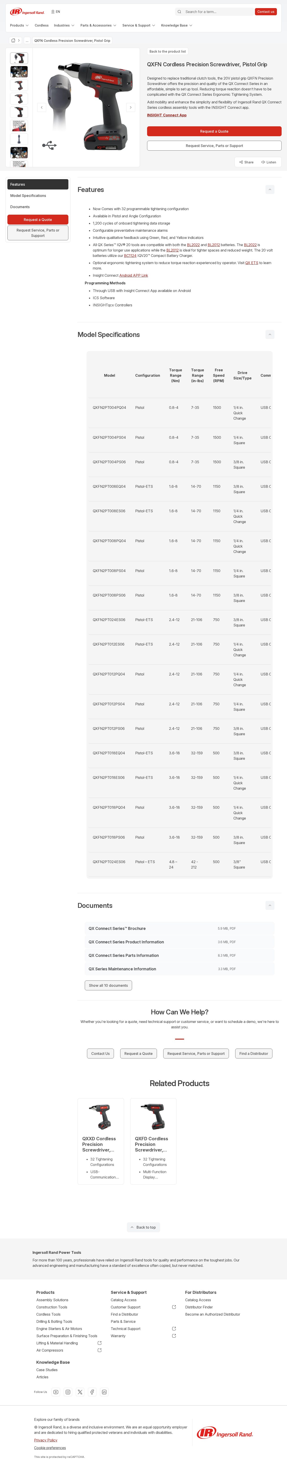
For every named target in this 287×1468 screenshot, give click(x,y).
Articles (42, 1377)
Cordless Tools (48, 1314)
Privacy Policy (45, 1440)
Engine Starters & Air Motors (59, 1328)
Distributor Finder (199, 1307)
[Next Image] (130, 107)
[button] (180, 189)
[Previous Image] (41, 107)
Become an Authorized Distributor (212, 1314)
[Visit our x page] (80, 1392)
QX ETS (251, 263)
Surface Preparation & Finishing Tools (66, 1336)
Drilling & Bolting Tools (54, 1321)
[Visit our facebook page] (92, 1392)
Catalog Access (124, 1300)
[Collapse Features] (269, 189)
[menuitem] (19, 25)
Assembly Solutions (52, 1300)
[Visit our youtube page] (56, 1392)
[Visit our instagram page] (68, 1392)
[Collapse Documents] (269, 905)
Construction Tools (51, 1307)
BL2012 (214, 245)
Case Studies (47, 1370)
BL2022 (193, 245)
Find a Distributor (124, 1314)
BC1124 (130, 255)
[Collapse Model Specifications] (269, 334)
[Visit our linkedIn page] (104, 1392)
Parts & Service (123, 1321)
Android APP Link (133, 275)
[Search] (179, 12)
